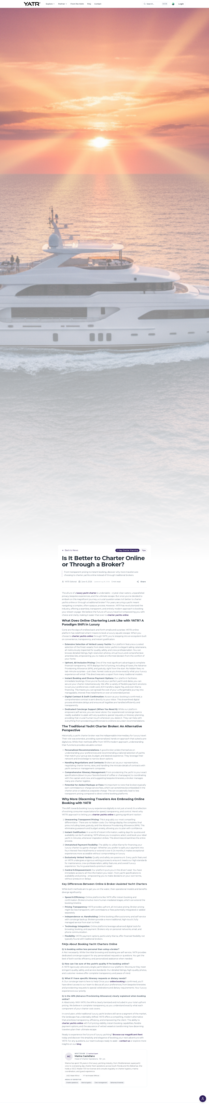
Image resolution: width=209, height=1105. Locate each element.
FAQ (89, 4)
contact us (124, 1041)
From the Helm (77, 4)
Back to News (71, 550)
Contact (97, 4)
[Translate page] (173, 4)
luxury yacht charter (87, 593)
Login (181, 4)
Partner (61, 4)
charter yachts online (118, 615)
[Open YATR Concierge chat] (202, 1098)
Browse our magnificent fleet (127, 1034)
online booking (117, 981)
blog (79, 1044)
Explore (49, 4)
